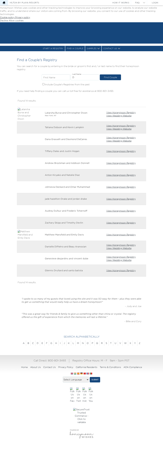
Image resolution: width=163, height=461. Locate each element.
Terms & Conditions (110, 367)
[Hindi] (75, 373)
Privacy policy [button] (22, 17)
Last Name (76, 74)
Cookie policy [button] (7, 17)
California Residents (86, 367)
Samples (92, 48)
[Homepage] (4, 2)
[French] (88, 373)
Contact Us (110, 48)
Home (24, 367)
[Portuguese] (91, 373)
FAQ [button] (137, 2)
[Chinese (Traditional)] (84, 373)
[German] (81, 373)
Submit (95, 380)
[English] (72, 373)
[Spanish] (78, 373)
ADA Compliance (133, 367)
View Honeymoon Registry (121, 112)
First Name (49, 77)
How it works (120, 2)
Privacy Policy (65, 367)
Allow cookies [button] (16, 20)
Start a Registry (53, 48)
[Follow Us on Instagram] (85, 395)
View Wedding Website (118, 115)
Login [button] (155, 2)
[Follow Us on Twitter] (78, 395)
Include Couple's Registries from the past (67, 84)
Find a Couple (75, 48)
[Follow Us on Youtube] (91, 395)
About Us (35, 367)
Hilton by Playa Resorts (24, 2)
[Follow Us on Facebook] (72, 395)
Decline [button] (4, 20)
